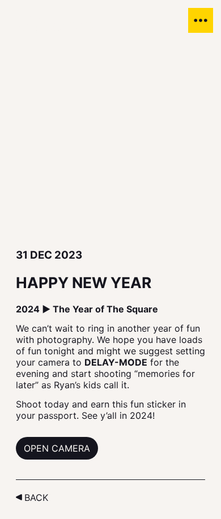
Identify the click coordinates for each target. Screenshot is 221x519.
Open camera (57, 448)
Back (36, 497)
